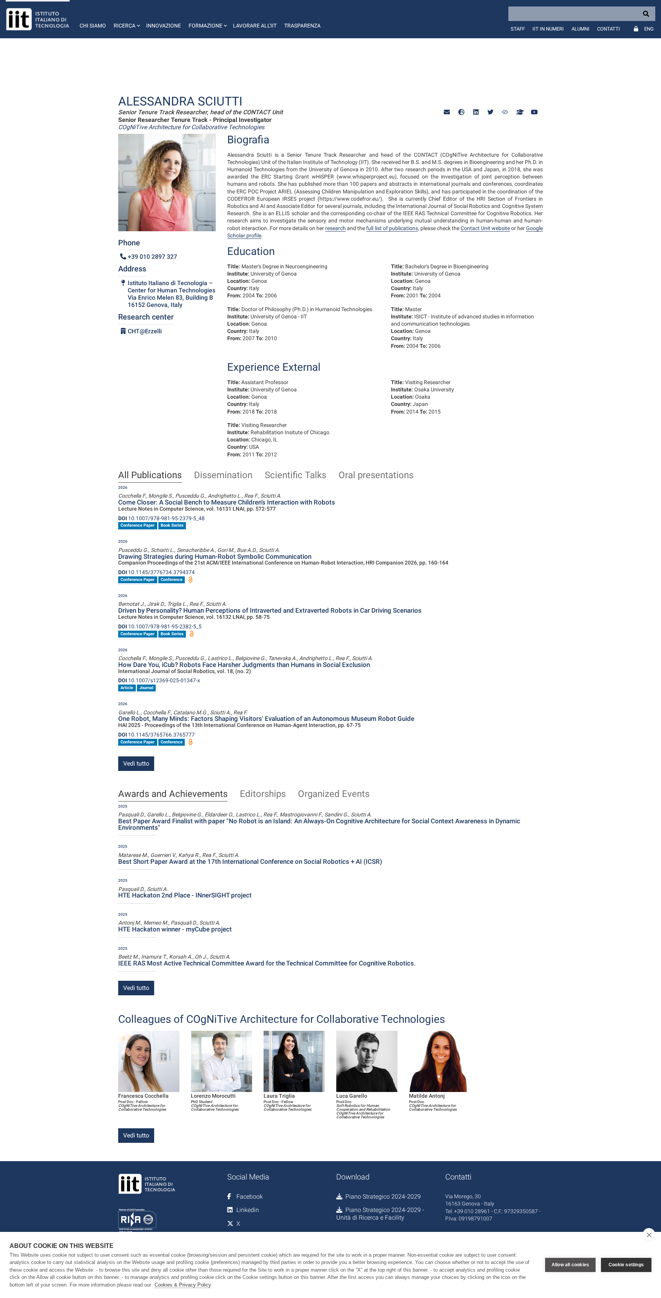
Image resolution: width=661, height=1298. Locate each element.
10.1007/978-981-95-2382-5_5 (160, 626)
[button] (126, 19)
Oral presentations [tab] (376, 475)
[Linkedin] (476, 112)
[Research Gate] (505, 112)
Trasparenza (302, 26)
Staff (518, 29)
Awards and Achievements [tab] (173, 794)
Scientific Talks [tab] (295, 475)
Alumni (580, 29)
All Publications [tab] (150, 475)
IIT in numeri (548, 29)
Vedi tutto (136, 763)
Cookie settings (626, 1264)
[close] (649, 1234)
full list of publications (392, 228)
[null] (461, 112)
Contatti (608, 29)
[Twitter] (490, 112)
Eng (649, 29)
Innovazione (163, 26)
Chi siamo (93, 26)
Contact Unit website (485, 228)
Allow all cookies (570, 1264)
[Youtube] (534, 112)
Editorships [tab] (263, 794)
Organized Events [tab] (334, 794)
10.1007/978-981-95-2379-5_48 (161, 518)
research (335, 228)
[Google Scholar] (519, 112)
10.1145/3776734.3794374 (156, 572)
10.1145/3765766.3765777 (156, 735)
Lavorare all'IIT (255, 26)
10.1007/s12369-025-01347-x (159, 680)
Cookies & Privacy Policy (183, 1285)
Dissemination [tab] (223, 475)
